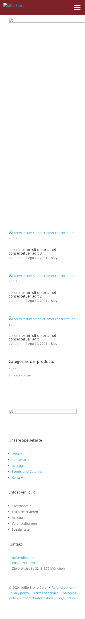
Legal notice (67, 598)
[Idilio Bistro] (13, 5)
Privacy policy (19, 593)
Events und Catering (27, 471)
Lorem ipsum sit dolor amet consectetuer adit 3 (32, 251)
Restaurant (20, 465)
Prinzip (17, 454)
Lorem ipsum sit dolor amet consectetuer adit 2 (32, 294)
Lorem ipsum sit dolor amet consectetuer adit (32, 337)
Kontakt (17, 477)
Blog (54, 257)
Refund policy (62, 587)
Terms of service (46, 593)
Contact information (38, 598)
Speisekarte (20, 460)
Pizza (12, 368)
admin (19, 257)
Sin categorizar (20, 375)
